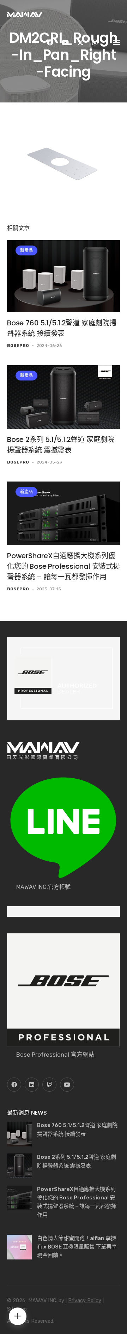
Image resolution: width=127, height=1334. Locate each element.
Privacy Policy (84, 1301)
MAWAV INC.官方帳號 (43, 887)
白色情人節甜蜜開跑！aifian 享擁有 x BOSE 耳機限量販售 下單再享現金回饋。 (77, 1247)
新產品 (26, 250)
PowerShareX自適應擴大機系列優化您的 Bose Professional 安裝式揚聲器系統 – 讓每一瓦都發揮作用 (63, 566)
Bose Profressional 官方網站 (55, 1054)
